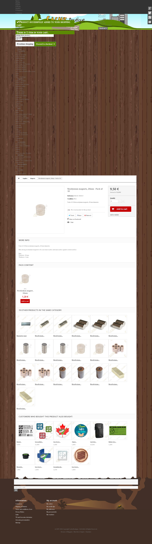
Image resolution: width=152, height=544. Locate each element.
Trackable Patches (21, 66)
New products (22, 164)
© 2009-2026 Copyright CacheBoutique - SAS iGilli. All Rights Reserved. (76, 529)
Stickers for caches (21, 95)
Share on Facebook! (75, 219)
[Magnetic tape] (26, 324)
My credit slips (51, 506)
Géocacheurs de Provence (23, 157)
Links (17, 515)
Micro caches (19, 90)
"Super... (74, 442)
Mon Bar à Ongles (79, 532)
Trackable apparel (21, 69)
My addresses (51, 509)
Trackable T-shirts (21, 116)
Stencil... (19, 442)
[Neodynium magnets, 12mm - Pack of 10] (118, 324)
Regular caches (20, 92)
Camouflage (19, 101)
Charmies (88, 532)
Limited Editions (20, 58)
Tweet (72, 215)
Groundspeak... (57, 467)
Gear (19, 109)
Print (72, 222)
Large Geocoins (20, 56)
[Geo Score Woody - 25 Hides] (81, 455)
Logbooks (19, 97)
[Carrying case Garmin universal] (99, 430)
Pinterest (88, 215)
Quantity (112, 198)
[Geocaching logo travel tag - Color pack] (44, 430)
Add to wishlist (114, 215)
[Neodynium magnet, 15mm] (26, 348)
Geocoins (18, 53)
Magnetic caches (20, 86)
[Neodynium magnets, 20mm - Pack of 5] (99, 348)
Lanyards (18, 125)
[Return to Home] (19, 178)
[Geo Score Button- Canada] (62, 430)
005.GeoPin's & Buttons (23, 146)
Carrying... (93, 442)
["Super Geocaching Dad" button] (81, 430)
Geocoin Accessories (22, 135)
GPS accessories (20, 123)
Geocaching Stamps (21, 133)
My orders (50, 504)
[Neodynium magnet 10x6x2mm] (118, 348)
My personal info (52, 512)
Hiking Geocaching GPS (22, 122)
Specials (20, 170)
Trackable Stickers (21, 68)
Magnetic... (20, 467)
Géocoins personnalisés (23, 520)
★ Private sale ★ (21, 174)
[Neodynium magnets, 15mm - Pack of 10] (62, 348)
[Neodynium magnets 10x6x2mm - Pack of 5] (26, 372)
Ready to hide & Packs (22, 84)
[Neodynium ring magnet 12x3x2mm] (62, 372)
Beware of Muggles (67, 532)
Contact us (19, 13)
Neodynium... (39, 336)
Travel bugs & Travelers (23, 64)
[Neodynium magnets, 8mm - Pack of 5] (44, 324)
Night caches (19, 105)
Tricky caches (20, 82)
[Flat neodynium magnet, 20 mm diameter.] (25, 278)
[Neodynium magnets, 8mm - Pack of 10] (62, 324)
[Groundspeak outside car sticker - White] (62, 455)
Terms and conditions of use (24, 509)
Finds (17, 73)
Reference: (70, 196)
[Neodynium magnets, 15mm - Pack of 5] (44, 348)
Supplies (20, 79)
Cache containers (21, 81)
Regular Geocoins (21, 55)
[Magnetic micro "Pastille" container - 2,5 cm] (26, 455)
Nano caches (19, 88)
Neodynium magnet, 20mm (25, 291)
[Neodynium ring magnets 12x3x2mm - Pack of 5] (81, 372)
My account (52, 500)
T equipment (19, 138)
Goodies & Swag (21, 144)
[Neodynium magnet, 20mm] (81, 348)
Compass (18, 131)
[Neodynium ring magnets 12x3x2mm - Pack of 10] (99, 372)
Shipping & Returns (21, 506)
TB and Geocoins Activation (24, 517)
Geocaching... (39, 442)
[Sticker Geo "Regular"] (118, 430)
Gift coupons (19, 159)
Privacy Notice (20, 512)
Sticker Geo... (112, 442)
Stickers (18, 148)
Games (18, 151)
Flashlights (19, 127)
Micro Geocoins (20, 62)
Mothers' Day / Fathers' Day (24, 161)
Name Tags (19, 60)
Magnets (18, 103)
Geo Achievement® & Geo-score (25, 71)
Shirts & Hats (19, 110)
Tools (17, 136)
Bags (17, 129)
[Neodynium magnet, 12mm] (81, 324)
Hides (17, 75)
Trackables (21, 51)
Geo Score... (56, 442)
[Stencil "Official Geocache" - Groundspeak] (26, 430)
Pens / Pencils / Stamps (22, 99)
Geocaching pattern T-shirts (24, 114)
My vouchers (50, 515)
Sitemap (18, 523)
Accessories (21, 142)
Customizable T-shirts (22, 118)
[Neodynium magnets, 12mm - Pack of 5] (99, 324)
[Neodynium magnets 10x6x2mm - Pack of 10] (44, 372)
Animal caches (20, 94)
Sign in (17, 1)
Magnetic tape (22, 336)
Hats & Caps (19, 120)
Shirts (17, 112)
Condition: (70, 199)
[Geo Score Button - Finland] (44, 455)
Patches (18, 149)
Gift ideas (21, 155)
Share (79, 215)
